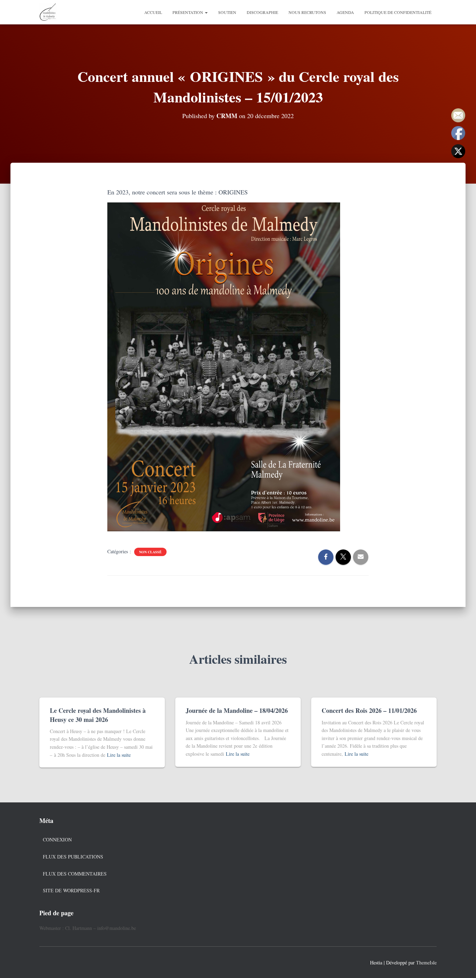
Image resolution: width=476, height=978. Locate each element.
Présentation (188, 12)
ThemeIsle (426, 962)
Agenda (345, 12)
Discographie (262, 12)
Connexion (57, 839)
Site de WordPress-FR (71, 890)
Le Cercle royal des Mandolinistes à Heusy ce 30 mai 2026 (98, 715)
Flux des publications (73, 856)
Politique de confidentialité (397, 12)
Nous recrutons (307, 12)
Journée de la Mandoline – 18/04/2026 (237, 710)
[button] (206, 12)
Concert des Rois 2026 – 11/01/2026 (369, 710)
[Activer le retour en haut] (462, 964)
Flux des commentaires (75, 873)
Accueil (153, 12)
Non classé (150, 551)
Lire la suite (119, 755)
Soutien (227, 12)
